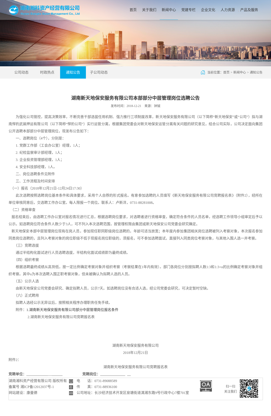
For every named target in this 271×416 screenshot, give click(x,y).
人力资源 (228, 10)
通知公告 (73, 72)
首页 (133, 10)
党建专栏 (188, 10)
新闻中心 (169, 10)
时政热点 (47, 72)
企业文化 (208, 10)
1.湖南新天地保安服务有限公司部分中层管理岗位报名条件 (72, 310)
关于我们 (149, 10)
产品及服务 (249, 10)
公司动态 (21, 72)
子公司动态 (99, 72)
